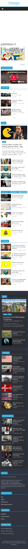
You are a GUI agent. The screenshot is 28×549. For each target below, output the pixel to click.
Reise (10, 314)
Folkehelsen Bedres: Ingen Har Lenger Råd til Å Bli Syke (19, 175)
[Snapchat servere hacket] (6, 261)
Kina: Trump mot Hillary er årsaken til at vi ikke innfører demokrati (19, 247)
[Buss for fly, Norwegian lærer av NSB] (6, 220)
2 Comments (23, 207)
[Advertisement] (14, 25)
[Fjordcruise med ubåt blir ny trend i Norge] (7, 339)
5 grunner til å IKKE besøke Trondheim (14, 318)
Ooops (14, 2)
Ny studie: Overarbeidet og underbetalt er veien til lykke (19, 182)
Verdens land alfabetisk (17, 213)
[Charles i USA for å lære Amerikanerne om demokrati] (7, 419)
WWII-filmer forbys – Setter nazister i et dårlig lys (19, 430)
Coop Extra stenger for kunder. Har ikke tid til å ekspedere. (18, 378)
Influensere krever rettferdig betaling (17, 447)
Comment (23, 192)
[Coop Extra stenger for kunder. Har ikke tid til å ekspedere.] (7, 375)
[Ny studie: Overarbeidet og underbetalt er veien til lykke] (6, 181)
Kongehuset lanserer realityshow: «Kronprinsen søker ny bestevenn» (18, 439)
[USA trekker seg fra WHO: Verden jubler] (6, 166)
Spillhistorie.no (4, 502)
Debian (2, 519)
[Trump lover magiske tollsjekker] (6, 94)
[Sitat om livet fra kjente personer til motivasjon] (6, 194)
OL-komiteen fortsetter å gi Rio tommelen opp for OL (19, 254)
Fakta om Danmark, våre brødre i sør (18, 386)
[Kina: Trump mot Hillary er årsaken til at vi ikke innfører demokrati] (6, 244)
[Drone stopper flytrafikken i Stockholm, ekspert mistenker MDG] (6, 112)
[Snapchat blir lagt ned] (6, 229)
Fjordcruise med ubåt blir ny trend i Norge (19, 340)
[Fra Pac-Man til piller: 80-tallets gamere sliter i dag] (14, 126)
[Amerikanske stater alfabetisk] (6, 203)
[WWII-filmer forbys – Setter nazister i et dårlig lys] (7, 427)
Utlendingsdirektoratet (6, 504)
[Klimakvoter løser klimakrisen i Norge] (6, 103)
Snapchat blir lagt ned (17, 230)
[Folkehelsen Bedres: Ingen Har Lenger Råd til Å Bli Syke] (6, 173)
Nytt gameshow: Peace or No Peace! (18, 454)
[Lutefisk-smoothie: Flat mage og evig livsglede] (6, 159)
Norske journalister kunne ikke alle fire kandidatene (17, 358)
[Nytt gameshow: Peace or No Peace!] (7, 453)
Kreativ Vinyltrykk (5, 516)
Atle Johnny (16, 321)
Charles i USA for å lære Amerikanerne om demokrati (19, 421)
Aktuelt (5, 314)
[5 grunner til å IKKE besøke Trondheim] (14, 300)
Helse (4, 141)
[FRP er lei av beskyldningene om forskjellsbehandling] (6, 278)
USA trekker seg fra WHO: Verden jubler (18, 168)
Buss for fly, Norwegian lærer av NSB (18, 222)
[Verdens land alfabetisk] (6, 212)
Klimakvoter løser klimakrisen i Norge (16, 104)
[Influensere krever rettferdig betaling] (7, 446)
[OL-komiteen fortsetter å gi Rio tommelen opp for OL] (6, 253)
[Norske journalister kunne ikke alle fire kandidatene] (7, 356)
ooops (14, 148)
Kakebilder (3, 514)
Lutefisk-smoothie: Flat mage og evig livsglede (17, 160)
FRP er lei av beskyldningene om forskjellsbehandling (19, 280)
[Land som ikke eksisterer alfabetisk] (7, 331)
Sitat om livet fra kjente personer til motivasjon (17, 196)
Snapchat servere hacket (18, 262)
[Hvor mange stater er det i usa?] (7, 393)
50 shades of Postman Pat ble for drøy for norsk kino (18, 462)
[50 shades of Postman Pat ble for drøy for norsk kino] (7, 460)
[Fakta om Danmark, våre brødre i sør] (7, 385)
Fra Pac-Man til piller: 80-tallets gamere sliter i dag (12, 145)
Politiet (2, 499)
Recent (15, 192)
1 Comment (23, 250)
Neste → (23, 65)
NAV (2, 497)
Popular (6, 192)
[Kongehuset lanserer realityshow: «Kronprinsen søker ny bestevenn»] (7, 436)
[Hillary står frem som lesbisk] (7, 402)
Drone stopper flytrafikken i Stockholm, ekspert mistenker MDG (19, 114)
